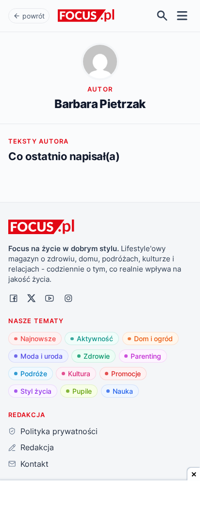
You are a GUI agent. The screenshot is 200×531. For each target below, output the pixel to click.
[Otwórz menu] (182, 15)
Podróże (33, 373)
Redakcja (36, 447)
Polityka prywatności (58, 431)
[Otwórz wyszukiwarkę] (162, 15)
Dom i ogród (153, 338)
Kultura (79, 373)
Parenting (146, 356)
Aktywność (95, 338)
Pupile (82, 391)
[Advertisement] (100, 506)
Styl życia (35, 391)
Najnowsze (38, 338)
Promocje (126, 373)
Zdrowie (96, 356)
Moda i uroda (41, 356)
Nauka (123, 391)
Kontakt (34, 464)
